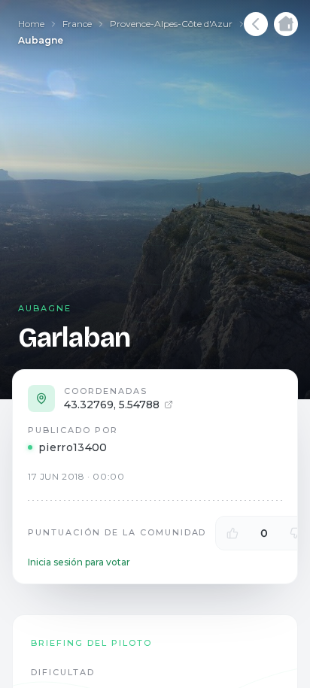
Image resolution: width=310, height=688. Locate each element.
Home (31, 23)
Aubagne (40, 40)
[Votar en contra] (295, 533)
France (77, 23)
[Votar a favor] (232, 533)
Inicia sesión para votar (79, 562)
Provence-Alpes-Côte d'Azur (171, 23)
